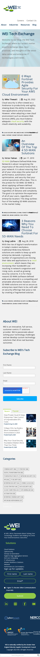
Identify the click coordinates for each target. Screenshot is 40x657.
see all (5, 504)
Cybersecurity (8, 551)
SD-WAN (6, 161)
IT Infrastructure (9, 560)
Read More (33, 132)
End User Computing (11, 558)
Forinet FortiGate (17, 135)
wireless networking (10, 212)
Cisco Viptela (24, 215)
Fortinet (8, 135)
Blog (34, 24)
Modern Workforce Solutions (13, 562)
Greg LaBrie (10, 241)
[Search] (38, 655)
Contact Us (31, 20)
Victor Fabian (11, 158)
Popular (16, 411)
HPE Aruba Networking (13, 500)
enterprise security (20, 301)
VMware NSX (5, 215)
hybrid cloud (27, 483)
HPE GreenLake (27, 490)
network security (28, 476)
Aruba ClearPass (14, 215)
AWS (15, 132)
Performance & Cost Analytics (14, 567)
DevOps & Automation (11, 554)
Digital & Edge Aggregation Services (16, 556)
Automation (9, 493)
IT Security (16, 479)
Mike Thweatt (11, 99)
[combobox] (18, 655)
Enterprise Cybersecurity (13, 497)
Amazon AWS (20, 132)
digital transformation (13, 472)
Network (7, 564)
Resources (25, 24)
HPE (6, 479)
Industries (13, 24)
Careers (20, 20)
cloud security (17, 121)
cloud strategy (8, 301)
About (3, 24)
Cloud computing (11, 490)
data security (25, 486)
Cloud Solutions (9, 549)
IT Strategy (23, 469)
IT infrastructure (11, 476)
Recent (7, 411)
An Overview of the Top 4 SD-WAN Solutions (29, 147)
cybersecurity (27, 135)
